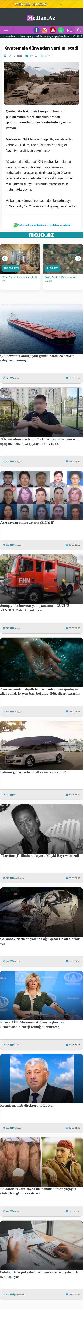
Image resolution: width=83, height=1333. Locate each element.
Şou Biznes (18, 878)
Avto (15, 795)
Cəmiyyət (17, 461)
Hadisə (16, 628)
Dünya (16, 378)
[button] (5, 258)
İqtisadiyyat (18, 1294)
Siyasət (16, 1045)
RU (69, 30)
